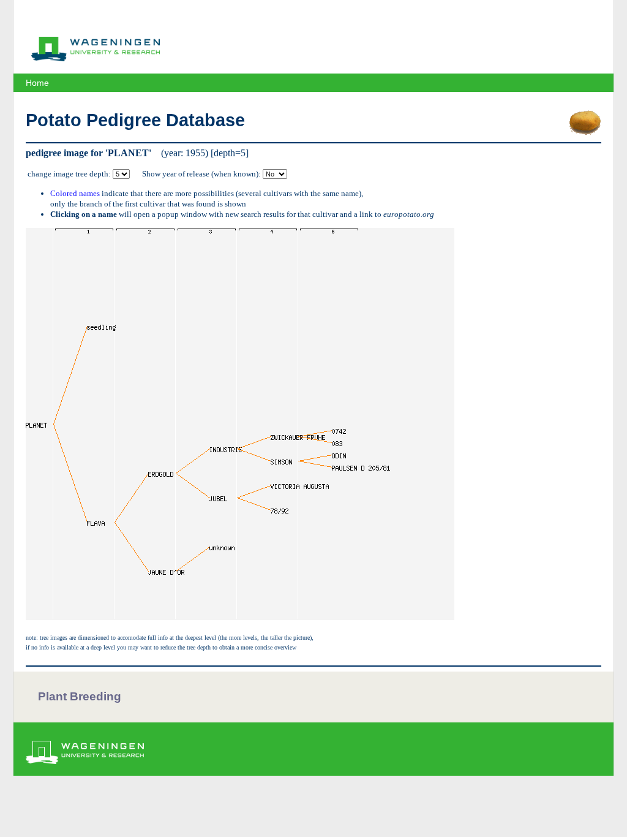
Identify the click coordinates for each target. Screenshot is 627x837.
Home (37, 83)
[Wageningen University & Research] (95, 58)
